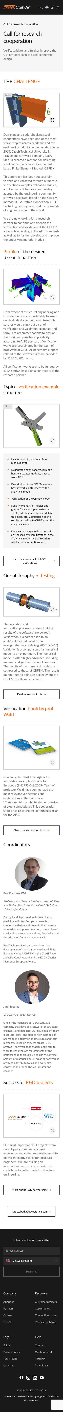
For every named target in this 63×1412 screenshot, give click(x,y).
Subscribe (31, 1271)
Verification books (45, 1322)
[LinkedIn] (35, 1378)
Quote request (43, 1352)
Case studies (42, 1308)
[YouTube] (42, 1378)
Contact (40, 1345)
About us (8, 1302)
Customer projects (46, 1302)
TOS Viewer (10, 1359)
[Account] (52, 7)
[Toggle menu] (58, 7)
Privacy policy (11, 1352)
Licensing (8, 1365)
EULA (6, 1345)
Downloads (41, 1365)
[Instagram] (28, 1378)
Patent (7, 1322)
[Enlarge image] (52, 120)
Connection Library (46, 1315)
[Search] (41, 7)
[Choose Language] (47, 7)
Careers (7, 1315)
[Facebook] (21, 1378)
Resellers (40, 1359)
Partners (8, 1308)
